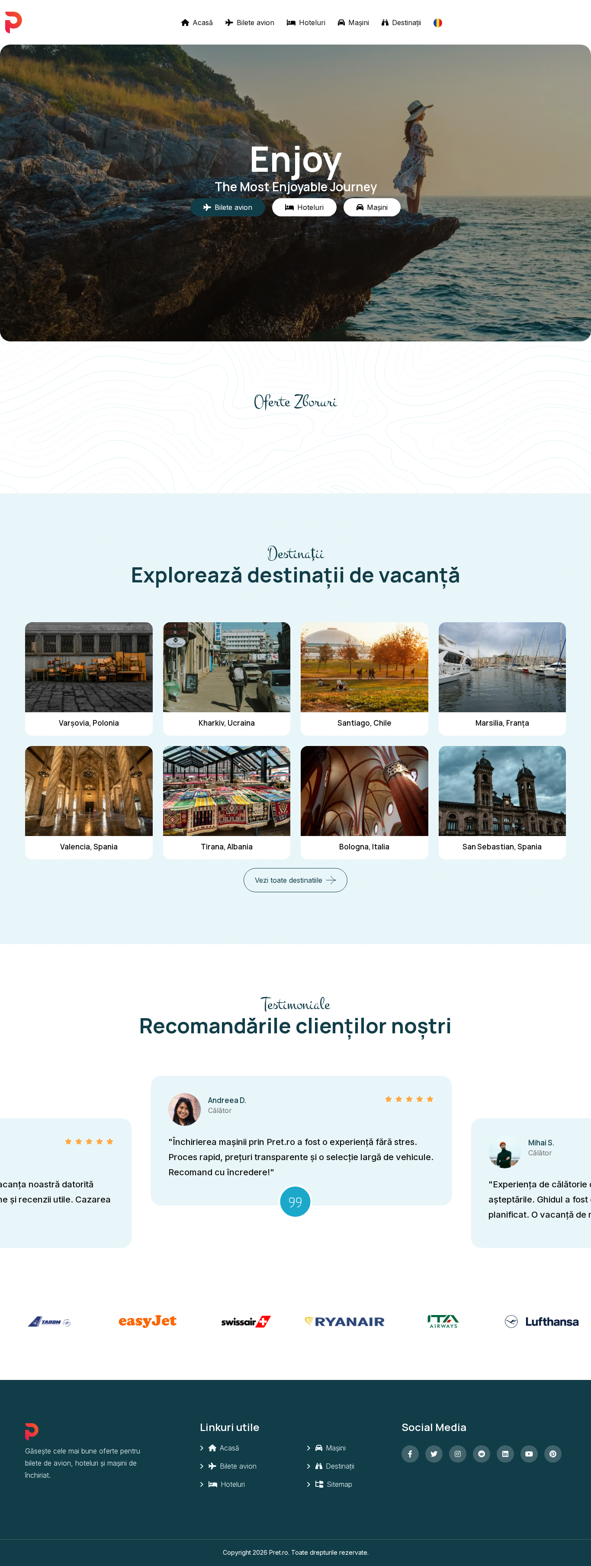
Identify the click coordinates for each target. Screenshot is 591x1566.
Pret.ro (278, 1552)
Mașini (357, 22)
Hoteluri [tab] (310, 207)
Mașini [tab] (377, 207)
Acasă (201, 22)
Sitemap (338, 1484)
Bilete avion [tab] (233, 207)
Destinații (405, 22)
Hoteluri (311, 22)
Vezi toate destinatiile (288, 880)
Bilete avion (254, 22)
